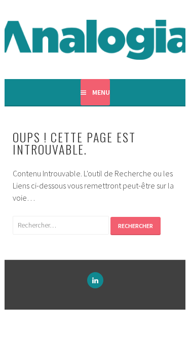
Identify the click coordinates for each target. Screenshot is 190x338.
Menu (101, 92)
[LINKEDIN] (95, 280)
